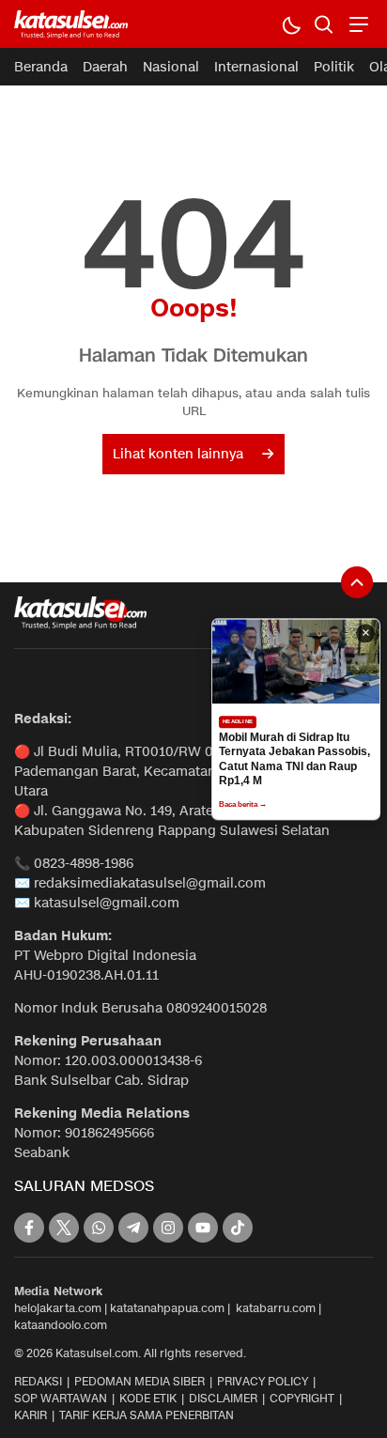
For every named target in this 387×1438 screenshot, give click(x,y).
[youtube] (203, 1228)
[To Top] (357, 582)
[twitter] (64, 1228)
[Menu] (356, 24)
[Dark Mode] (290, 24)
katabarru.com (276, 1308)
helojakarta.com (57, 1308)
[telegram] (133, 1228)
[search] (323, 24)
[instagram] (168, 1228)
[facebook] (29, 1228)
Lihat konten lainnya (178, 454)
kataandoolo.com (60, 1325)
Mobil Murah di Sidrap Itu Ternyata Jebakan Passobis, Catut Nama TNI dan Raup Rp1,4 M (294, 759)
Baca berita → (243, 804)
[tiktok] (238, 1228)
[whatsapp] (99, 1228)
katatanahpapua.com (167, 1308)
